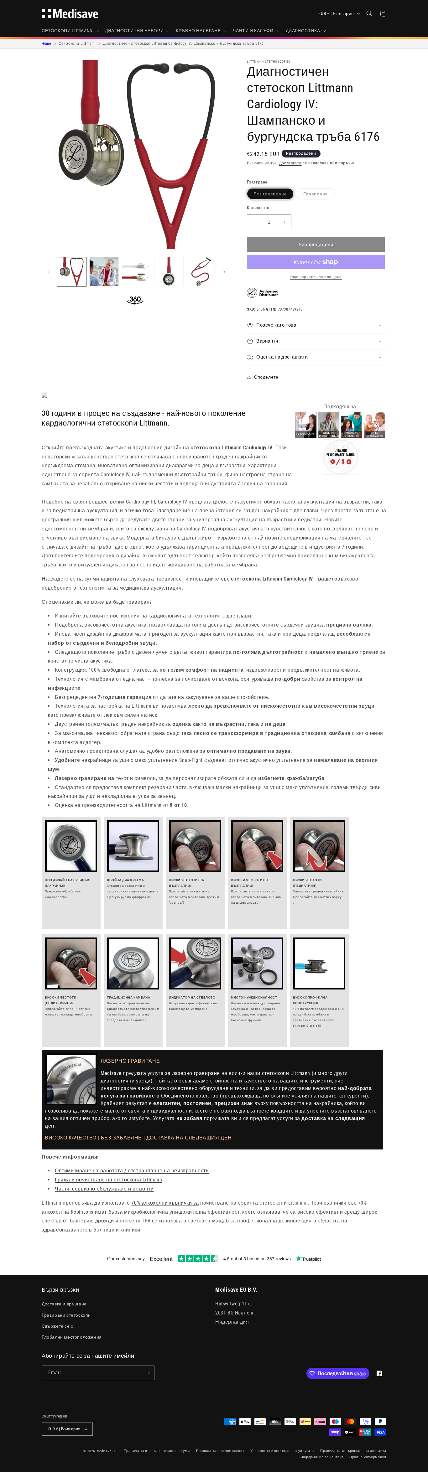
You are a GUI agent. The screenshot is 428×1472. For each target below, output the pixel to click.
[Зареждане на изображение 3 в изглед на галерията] (136, 271)
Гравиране (319, 195)
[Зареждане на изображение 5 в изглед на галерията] (201, 271)
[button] (69, 30)
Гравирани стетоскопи (66, 1315)
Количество (258, 207)
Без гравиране (273, 195)
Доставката (290, 163)
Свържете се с (57, 1326)
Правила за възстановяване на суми (157, 1451)
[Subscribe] (147, 1373)
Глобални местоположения (72, 1337)
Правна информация (367, 1457)
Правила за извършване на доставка (353, 1451)
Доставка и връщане (64, 1303)
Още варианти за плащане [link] (316, 277)
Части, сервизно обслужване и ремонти (104, 1189)
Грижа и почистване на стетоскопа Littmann (108, 1180)
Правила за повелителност (220, 1451)
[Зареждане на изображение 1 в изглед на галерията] (71, 271)
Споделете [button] (266, 377)
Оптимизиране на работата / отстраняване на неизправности (132, 1171)
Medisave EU (107, 1451)
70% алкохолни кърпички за (165, 1203)
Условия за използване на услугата (282, 1451)
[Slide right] (224, 272)
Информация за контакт (321, 1457)
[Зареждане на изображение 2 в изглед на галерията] (103, 271)
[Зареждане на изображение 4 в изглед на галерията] (168, 271)
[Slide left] (48, 272)
